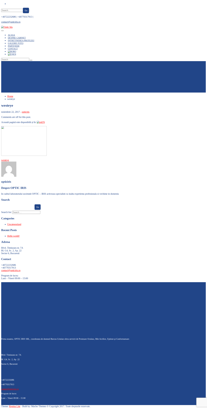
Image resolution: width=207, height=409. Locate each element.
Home (10, 96)
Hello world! (13, 236)
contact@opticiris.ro (10, 22)
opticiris (25, 112)
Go (26, 10)
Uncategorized (14, 224)
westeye (5, 160)
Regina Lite (14, 406)
